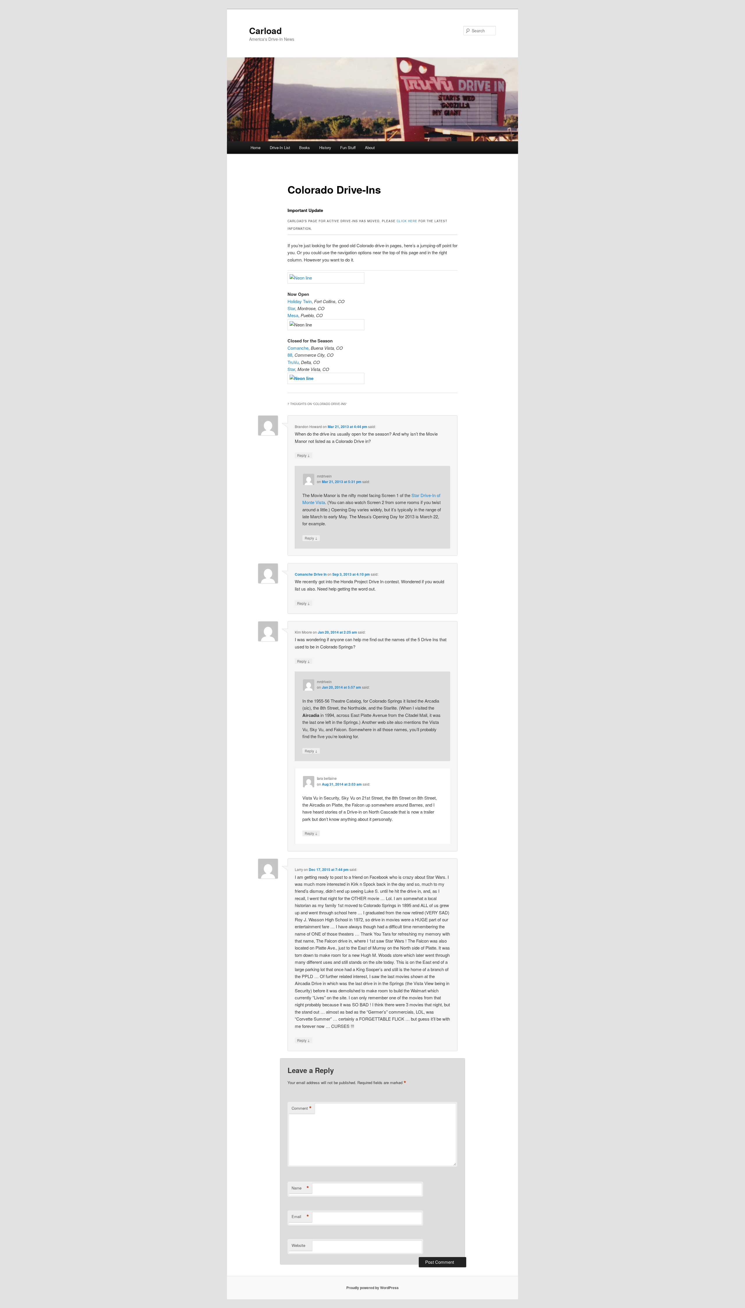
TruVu (293, 362)
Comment (302, 1108)
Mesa (293, 315)
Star (291, 308)
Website (298, 1245)
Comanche (298, 348)
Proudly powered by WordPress (372, 1287)
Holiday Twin (300, 301)
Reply (303, 455)
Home (255, 147)
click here (407, 221)
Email (300, 1216)
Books (304, 147)
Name (300, 1188)
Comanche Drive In (311, 574)
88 (290, 355)
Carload (265, 30)
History (325, 147)
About (370, 147)
